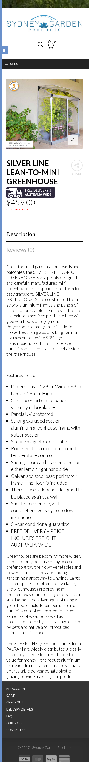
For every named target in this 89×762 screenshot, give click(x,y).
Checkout (15, 702)
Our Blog (14, 723)
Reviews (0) (20, 249)
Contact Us (16, 730)
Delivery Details (19, 709)
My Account (16, 688)
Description (20, 234)
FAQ (9, 716)
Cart (10, 695)
